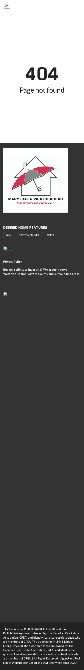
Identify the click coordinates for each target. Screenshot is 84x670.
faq (8, 235)
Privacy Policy (12, 261)
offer (50, 235)
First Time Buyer (29, 235)
